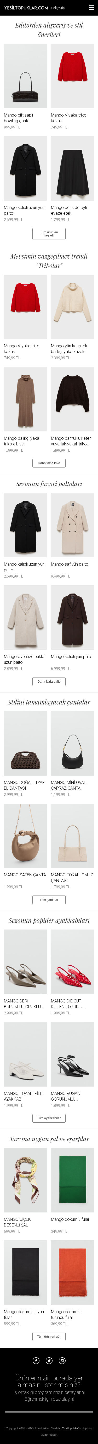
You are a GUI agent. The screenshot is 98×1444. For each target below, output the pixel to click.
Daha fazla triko (49, 463)
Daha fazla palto (49, 681)
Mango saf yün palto (69, 564)
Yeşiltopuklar (70, 1428)
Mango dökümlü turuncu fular (65, 1314)
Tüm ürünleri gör (49, 1336)
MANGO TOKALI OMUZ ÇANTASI (72, 877)
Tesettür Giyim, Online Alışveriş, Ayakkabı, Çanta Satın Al (26, 7)
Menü (91, 7)
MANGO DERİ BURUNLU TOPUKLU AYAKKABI (22, 1004)
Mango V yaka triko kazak (69, 118)
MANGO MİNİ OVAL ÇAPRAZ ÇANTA (68, 785)
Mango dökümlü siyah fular (24, 1314)
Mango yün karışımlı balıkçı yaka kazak (69, 348)
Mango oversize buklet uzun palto (24, 659)
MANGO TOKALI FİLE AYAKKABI (23, 1096)
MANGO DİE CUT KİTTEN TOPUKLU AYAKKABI (67, 1004)
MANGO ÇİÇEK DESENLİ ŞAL (17, 1222)
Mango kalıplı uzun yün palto (24, 210)
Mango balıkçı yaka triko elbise (21, 441)
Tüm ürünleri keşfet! (49, 234)
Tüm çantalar (49, 900)
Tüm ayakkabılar (49, 1118)
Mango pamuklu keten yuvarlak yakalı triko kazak (71, 441)
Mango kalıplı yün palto (72, 656)
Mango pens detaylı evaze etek (69, 210)
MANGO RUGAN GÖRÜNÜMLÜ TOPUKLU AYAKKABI (70, 1096)
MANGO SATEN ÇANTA (25, 874)
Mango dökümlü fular (70, 1219)
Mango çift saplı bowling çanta (18, 118)
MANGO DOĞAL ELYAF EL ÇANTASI (24, 785)
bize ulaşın (63, 1399)
